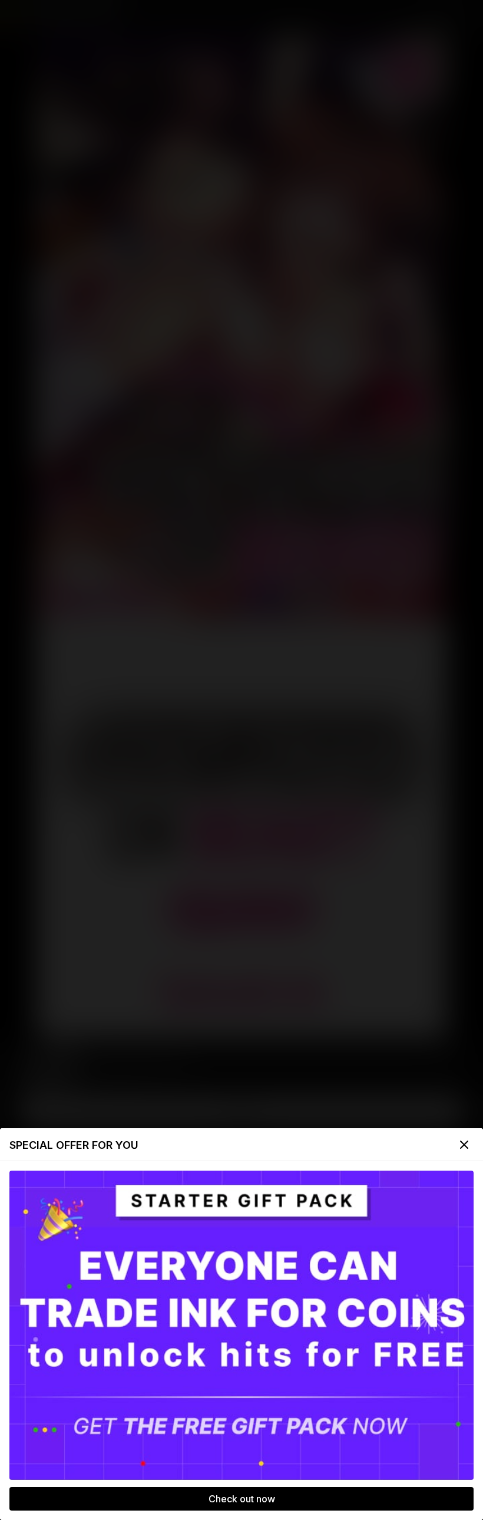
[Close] (464, 1144)
